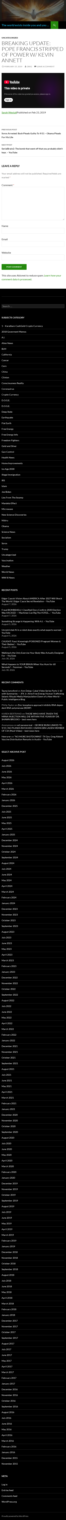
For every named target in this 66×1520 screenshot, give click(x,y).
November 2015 (10, 1463)
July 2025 (6, 811)
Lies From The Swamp (12, 497)
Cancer (5, 360)
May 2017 (7, 1360)
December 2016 (10, 1389)
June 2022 (7, 1011)
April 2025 (7, 828)
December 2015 (10, 1458)
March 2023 (8, 960)
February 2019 (9, 1240)
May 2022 (7, 1017)
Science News (8, 531)
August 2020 (8, 1137)
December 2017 (10, 1320)
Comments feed (9, 1496)
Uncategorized (10, 38)
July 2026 (6, 766)
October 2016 (9, 1400)
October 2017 (9, 1332)
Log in (5, 1484)
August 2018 (8, 1275)
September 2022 (10, 994)
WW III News (8, 577)
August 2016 (8, 1412)
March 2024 (8, 891)
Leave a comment (45, 66)
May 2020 (7, 1154)
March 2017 (8, 1372)
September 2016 (10, 1406)
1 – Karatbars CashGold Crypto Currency (22, 326)
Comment (8, 185)
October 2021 (9, 1057)
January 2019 (8, 1246)
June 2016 (7, 1423)
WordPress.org (9, 1501)
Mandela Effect (9, 503)
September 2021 (10, 1063)
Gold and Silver (9, 446)
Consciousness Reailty (13, 383)
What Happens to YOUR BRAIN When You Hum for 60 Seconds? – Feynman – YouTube (29, 665)
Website (6, 252)
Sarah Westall (9, 112)
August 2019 (8, 1206)
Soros (4, 543)
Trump (5, 549)
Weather (6, 566)
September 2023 (10, 926)
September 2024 (10, 857)
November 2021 (10, 1052)
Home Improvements (12, 463)
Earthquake (7, 417)
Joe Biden (6, 491)
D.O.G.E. (6, 400)
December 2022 (10, 977)
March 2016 (8, 1440)
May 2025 (7, 823)
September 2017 (10, 1337)
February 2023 (9, 966)
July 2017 (6, 1349)
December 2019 (10, 1183)
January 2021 (8, 1109)
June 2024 (7, 874)
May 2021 (7, 1086)
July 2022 (6, 1006)
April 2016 (7, 1435)
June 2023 (7, 943)
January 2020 (8, 1177)
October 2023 (9, 920)
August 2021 (8, 1069)
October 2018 (9, 1263)
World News (8, 572)
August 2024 (8, 863)
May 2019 (7, 1223)
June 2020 (7, 1149)
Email (5, 239)
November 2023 (10, 914)
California (7, 354)
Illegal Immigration (11, 474)
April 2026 (7, 783)
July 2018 (6, 1280)
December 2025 (10, 806)
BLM (4, 348)
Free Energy (7, 429)
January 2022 (8, 1040)
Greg (29, 66)
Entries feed (7, 1490)
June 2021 (7, 1080)
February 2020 (9, 1172)
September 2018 (10, 1269)
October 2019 (9, 1195)
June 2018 (7, 1286)
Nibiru (5, 520)
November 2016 (10, 1395)
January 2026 (8, 800)
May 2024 (7, 880)
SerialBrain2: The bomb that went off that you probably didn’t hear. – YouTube (32, 149)
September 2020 (10, 1132)
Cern (4, 366)
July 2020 (6, 1143)
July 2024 (6, 868)
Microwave (7, 509)
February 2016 (9, 1446)
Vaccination (7, 560)
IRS (3, 480)
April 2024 (7, 886)
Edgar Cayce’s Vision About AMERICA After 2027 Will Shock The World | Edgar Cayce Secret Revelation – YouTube (32, 600)
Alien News (7, 343)
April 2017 (7, 1366)
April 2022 (7, 1023)
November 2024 (10, 846)
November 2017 (10, 1326)
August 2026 (8, 760)
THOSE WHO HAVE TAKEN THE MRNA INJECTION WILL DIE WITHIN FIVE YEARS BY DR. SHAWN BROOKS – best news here (30, 716)
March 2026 (8, 788)
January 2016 (8, 1452)
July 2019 (6, 1212)
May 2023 (7, 949)
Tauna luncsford (9, 690)
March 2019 (8, 1235)
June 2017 (7, 1355)
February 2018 (9, 1309)
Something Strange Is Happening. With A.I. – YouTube (28, 621)
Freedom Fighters (10, 440)
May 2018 (7, 1292)
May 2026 (7, 777)
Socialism (6, 537)
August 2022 (8, 1000)
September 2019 (10, 1200)
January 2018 (8, 1315)
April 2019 (7, 1229)
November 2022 (10, 983)
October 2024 (9, 851)
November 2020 (10, 1120)
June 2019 (7, 1217)
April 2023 (7, 954)
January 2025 (8, 834)
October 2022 (9, 989)
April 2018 (7, 1297)
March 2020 (8, 1166)
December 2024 (10, 840)
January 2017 (8, 1383)
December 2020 (10, 1114)
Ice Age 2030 (8, 469)
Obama (5, 526)
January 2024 (8, 903)
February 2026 (9, 794)
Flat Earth (6, 423)
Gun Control (8, 451)
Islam (4, 486)
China (5, 371)
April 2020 (7, 1160)
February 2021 (9, 1103)
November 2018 (10, 1257)
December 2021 (10, 1046)
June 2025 (7, 817)
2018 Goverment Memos (14, 331)
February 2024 (9, 897)
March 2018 (8, 1303)
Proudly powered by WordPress (15, 1516)
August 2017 (8, 1343)
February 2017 (9, 1378)
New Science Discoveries (14, 514)
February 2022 (9, 1034)
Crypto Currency (10, 394)
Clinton (5, 377)
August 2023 (8, 931)
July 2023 (6, 937)
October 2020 (9, 1126)
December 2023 (10, 909)
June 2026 (7, 771)
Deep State (7, 411)
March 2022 (8, 1029)
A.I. (3, 337)
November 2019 (10, 1189)
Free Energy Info (10, 434)
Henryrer (6, 736)
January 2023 (8, 971)
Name (5, 225)
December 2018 (10, 1252)
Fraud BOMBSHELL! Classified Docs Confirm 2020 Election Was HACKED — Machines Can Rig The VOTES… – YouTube (31, 611)
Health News (8, 457)
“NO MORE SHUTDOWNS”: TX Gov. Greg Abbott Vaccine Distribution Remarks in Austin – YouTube (32, 738)
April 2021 (7, 1092)
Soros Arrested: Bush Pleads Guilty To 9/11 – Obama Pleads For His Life (31, 133)
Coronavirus (8, 389)
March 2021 (8, 1097)
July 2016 (6, 1418)
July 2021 (6, 1074)
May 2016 (7, 1429)
